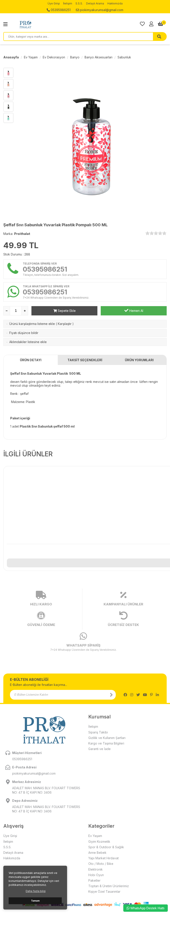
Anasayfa (11, 57)
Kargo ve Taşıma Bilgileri (106, 743)
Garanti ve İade (99, 749)
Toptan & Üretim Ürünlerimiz (108, 886)
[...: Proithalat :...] (35, 24)
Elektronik (95, 869)
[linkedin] (157, 695)
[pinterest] (151, 695)
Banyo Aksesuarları (98, 57)
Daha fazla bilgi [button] (36, 891)
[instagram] (131, 695)
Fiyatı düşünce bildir (23, 333)
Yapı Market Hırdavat (103, 858)
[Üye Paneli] (151, 23)
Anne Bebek (97, 852)
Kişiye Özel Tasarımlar (104, 891)
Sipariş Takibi (98, 732)
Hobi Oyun (96, 875)
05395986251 (60, 10)
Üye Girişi (54, 3)
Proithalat (22, 234)
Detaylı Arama (95, 3)
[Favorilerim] (142, 23)
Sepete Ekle (66, 311)
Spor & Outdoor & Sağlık (106, 847)
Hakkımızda (115, 3)
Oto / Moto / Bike (100, 864)
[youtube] (145, 695)
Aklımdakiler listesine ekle (28, 342)
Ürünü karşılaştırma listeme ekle (32, 324)
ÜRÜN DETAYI (30, 360)
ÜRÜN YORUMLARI (139, 360)
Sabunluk (124, 57)
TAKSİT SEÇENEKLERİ (85, 360)
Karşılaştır (64, 324)
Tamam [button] (35, 900)
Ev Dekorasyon (54, 57)
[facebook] (125, 695)
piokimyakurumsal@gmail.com (101, 10)
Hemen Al (135, 311)
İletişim (67, 3)
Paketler (94, 880)
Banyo (74, 57)
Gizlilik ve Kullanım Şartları (107, 738)
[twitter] (138, 695)
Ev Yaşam (31, 57)
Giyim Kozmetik (99, 841)
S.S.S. (79, 3)
